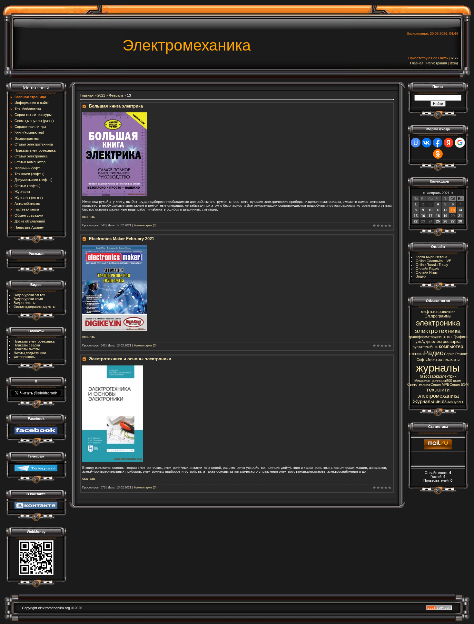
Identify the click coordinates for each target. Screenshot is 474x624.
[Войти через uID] (415, 142)
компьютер (451, 346)
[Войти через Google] (460, 142)
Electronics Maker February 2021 (121, 238)
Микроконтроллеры (430, 381)
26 (445, 221)
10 (430, 210)
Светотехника (418, 384)
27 (453, 221)
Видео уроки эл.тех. (30, 295)
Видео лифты (24, 303)
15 (416, 216)
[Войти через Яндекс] (448, 142)
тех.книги (438, 389)
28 (460, 221)
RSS (454, 58)
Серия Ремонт (456, 354)
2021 (101, 95)
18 (438, 216)
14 (460, 210)
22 (416, 221)
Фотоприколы (24, 357)
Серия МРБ (439, 384)
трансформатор (422, 337)
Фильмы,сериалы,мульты (34, 306)
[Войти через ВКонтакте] (426, 142)
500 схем (453, 381)
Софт (421, 360)
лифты (427, 311)
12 (445, 210)
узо (418, 342)
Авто (434, 347)
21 (460, 216)
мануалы (455, 402)
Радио (434, 353)
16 (423, 216)
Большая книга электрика (116, 106)
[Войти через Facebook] (437, 142)
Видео (421, 276)
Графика (461, 337)
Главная (416, 63)
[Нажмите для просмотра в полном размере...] (114, 114)
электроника (438, 322)
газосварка (430, 376)
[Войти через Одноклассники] (438, 154)
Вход (454, 63)
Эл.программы (438, 316)
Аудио (426, 342)
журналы (438, 368)
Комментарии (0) (145, 225)
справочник (444, 311)
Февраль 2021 (438, 193)
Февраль (116, 95)
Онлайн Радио (427, 268)
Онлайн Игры (427, 272)
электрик (448, 376)
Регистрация (436, 63)
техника (416, 353)
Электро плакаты (442, 359)
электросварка (446, 341)
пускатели (421, 347)
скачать (88, 337)
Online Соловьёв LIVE (433, 261)
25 (438, 221)
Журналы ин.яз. (430, 401)
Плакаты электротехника (34, 341)
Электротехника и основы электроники (130, 358)
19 (445, 216)
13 (453, 210)
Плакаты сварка (27, 345)
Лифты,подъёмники (30, 353)
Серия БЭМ (459, 384)
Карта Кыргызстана (431, 257)
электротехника (438, 330)
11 (438, 210)
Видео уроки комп (28, 299)
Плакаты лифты (27, 349)
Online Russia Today (432, 265)
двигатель (444, 337)
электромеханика (438, 396)
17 (430, 216)
